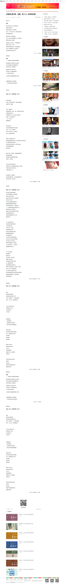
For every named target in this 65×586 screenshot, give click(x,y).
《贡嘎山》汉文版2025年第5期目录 (26, 514)
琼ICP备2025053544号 (27, 580)
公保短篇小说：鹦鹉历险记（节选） (48, 67)
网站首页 (7, 579)
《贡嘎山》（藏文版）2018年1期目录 (50, 16)
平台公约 (29, 579)
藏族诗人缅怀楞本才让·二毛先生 (49, 18)
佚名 (19, 17)
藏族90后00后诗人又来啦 (46, 159)
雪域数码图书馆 (12, 582)
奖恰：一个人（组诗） (46, 47)
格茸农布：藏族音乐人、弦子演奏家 (48, 125)
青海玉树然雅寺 (45, 91)
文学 (8, 10)
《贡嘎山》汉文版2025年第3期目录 (26, 542)
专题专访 (11, 10)
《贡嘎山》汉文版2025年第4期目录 (26, 532)
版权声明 (25, 579)
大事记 (18, 579)
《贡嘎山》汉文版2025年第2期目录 (26, 551)
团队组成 (15, 579)
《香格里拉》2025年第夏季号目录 (25, 523)
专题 (14, 10)
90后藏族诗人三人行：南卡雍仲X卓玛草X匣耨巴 (50, 149)
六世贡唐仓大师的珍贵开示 (46, 101)
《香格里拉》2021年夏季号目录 (49, 26)
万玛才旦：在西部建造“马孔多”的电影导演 (49, 115)
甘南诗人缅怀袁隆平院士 (48, 30)
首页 (6, 10)
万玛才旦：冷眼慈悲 (45, 135)
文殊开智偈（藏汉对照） (46, 81)
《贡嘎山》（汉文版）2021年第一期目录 (51, 32)
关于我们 (11, 579)
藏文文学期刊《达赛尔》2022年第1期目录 (51, 20)
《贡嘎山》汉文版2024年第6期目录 (26, 569)
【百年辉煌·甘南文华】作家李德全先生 (50, 28)
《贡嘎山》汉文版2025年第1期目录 (25, 560)
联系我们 (22, 579)
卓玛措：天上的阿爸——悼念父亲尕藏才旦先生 (52, 22)
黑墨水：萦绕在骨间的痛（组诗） (48, 57)
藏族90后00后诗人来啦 (48, 24)
